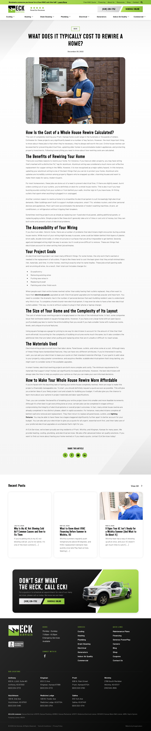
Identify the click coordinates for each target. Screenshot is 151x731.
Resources (121, 2)
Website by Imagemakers (133, 726)
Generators (101, 17)
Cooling (9, 17)
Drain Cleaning (46, 17)
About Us (111, 2)
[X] (65, 455)
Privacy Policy (57, 726)
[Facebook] (71, 455)
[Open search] (141, 2)
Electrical (83, 17)
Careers (116, 644)
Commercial (138, 17)
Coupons (117, 656)
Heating (28, 17)
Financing (101, 2)
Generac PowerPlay (121, 639)
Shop (129, 2)
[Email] (78, 455)
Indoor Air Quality (120, 17)
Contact (136, 2)
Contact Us (118, 660)
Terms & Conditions (44, 726)
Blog (115, 648)
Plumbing (64, 17)
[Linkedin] (84, 455)
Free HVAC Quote (89, 2)
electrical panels (42, 294)
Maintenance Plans (121, 631)
